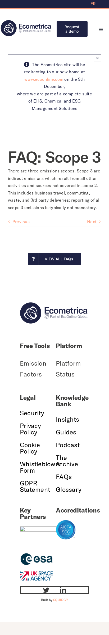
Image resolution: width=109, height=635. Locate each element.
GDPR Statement (35, 486)
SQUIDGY (60, 600)
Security (32, 413)
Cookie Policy (30, 448)
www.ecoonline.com (43, 79)
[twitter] (46, 590)
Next (92, 221)
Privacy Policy (30, 429)
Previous (21, 221)
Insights (67, 419)
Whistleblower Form (40, 467)
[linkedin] (63, 590)
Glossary (68, 489)
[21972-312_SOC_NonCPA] (66, 522)
